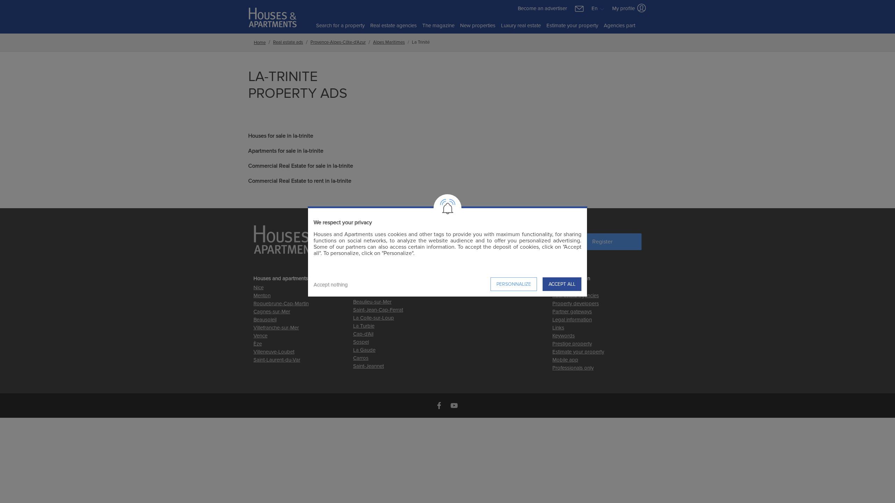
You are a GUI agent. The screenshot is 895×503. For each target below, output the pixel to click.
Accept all (562, 284)
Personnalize (513, 284)
